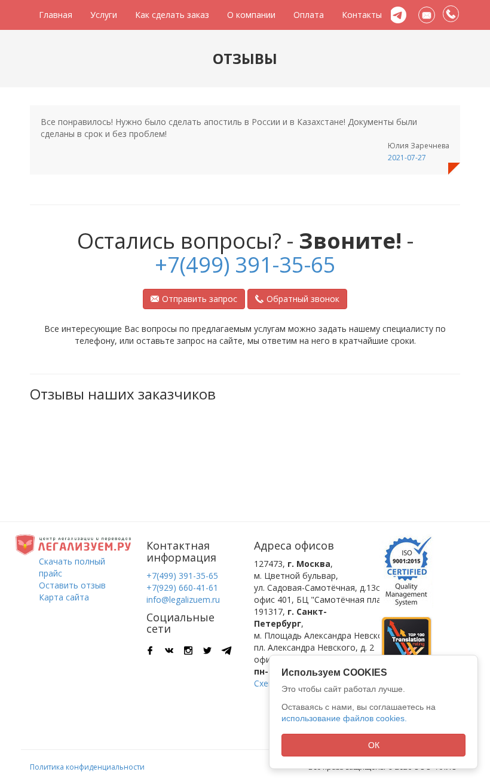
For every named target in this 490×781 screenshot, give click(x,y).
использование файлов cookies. (344, 718)
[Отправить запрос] (426, 15)
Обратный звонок (303, 298)
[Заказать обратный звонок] (451, 14)
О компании (251, 14)
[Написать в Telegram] (398, 15)
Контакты (362, 14)
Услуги (103, 14)
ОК (373, 745)
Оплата (308, 14)
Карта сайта (64, 597)
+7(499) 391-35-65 (245, 264)
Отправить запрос (199, 298)
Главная (55, 14)
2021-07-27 (407, 157)
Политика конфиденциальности (87, 767)
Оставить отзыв (72, 585)
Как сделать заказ (172, 14)
